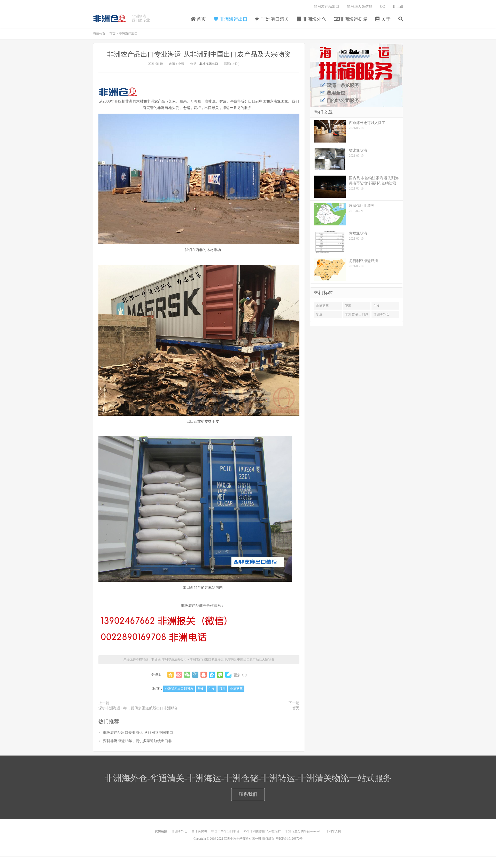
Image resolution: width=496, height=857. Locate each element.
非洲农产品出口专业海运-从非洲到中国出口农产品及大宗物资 (199, 54)
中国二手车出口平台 (225, 831)
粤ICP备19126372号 (289, 838)
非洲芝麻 (236, 688)
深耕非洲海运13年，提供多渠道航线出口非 (137, 741)
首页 (200, 19)
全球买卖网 (199, 831)
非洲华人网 (333, 831)
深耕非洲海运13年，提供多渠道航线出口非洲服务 (138, 708)
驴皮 (201, 688)
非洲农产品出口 (326, 7)
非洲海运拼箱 (353, 19)
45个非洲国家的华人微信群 (262, 831)
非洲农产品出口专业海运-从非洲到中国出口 (138, 733)
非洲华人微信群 (359, 7)
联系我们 (248, 794)
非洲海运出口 (232, 19)
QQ (382, 7)
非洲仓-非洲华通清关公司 (109, 18)
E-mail (398, 7)
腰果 (222, 688)
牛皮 (211, 688)
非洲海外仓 (313, 19)
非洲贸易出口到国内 (179, 688)
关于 (385, 19)
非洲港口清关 (274, 19)
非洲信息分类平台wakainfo (303, 831)
